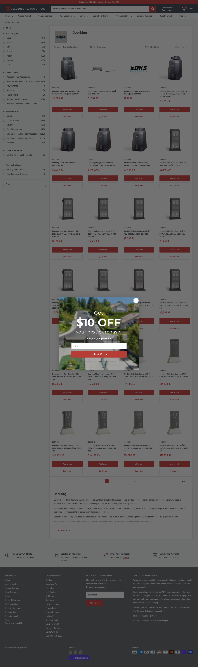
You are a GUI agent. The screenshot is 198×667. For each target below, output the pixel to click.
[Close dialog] (136, 300)
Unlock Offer (99, 354)
